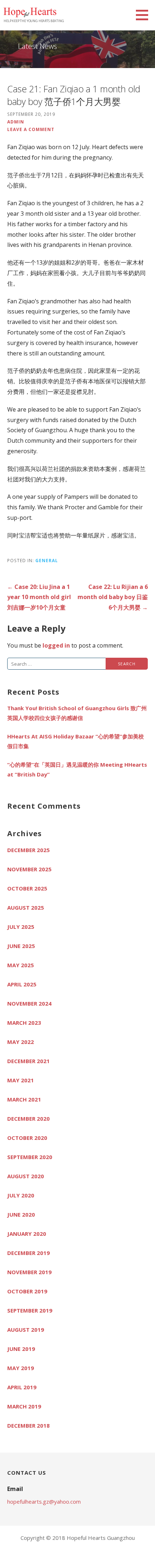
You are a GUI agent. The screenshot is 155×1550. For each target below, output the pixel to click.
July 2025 (20, 926)
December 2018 (28, 1425)
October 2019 (27, 1291)
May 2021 (20, 1080)
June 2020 (21, 1214)
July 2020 (20, 1195)
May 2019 (20, 1368)
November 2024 (29, 1003)
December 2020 (28, 1118)
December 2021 (28, 1061)
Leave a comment (30, 129)
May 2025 (20, 965)
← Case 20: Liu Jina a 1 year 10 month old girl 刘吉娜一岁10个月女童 (39, 597)
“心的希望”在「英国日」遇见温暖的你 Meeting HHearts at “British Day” (77, 769)
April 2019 (21, 1387)
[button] (144, 14)
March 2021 (24, 1099)
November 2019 (29, 1272)
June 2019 (21, 1348)
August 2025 (25, 907)
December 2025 (28, 850)
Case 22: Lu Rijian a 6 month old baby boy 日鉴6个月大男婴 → (113, 597)
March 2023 (24, 1022)
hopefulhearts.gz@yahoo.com (44, 1501)
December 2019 (28, 1252)
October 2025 (27, 888)
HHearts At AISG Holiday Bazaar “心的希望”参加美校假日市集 (75, 741)
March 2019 (24, 1406)
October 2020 (27, 1137)
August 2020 (25, 1176)
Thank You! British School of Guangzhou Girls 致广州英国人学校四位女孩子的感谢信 (77, 712)
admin (15, 122)
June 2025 (21, 945)
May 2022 (20, 1041)
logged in (56, 645)
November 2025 (29, 869)
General (46, 560)
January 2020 (26, 1233)
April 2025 (21, 984)
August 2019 (25, 1329)
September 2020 (29, 1157)
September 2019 (29, 1310)
